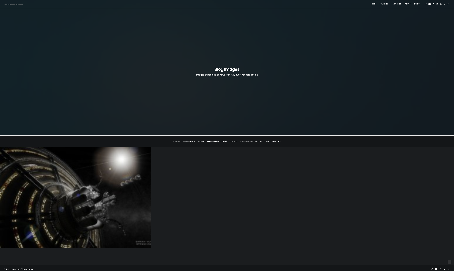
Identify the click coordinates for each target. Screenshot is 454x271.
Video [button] (266, 141)
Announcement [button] (213, 141)
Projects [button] (233, 141)
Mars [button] (274, 141)
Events (417, 4)
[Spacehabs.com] (13, 4)
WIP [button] (279, 141)
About (407, 4)
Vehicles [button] (258, 141)
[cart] (448, 4)
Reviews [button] (201, 141)
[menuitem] (373, 4)
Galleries (383, 4)
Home (373, 4)
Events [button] (224, 141)
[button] (426, 4)
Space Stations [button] (246, 141)
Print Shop (396, 4)
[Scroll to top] (449, 261)
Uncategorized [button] (189, 141)
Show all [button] (176, 141)
